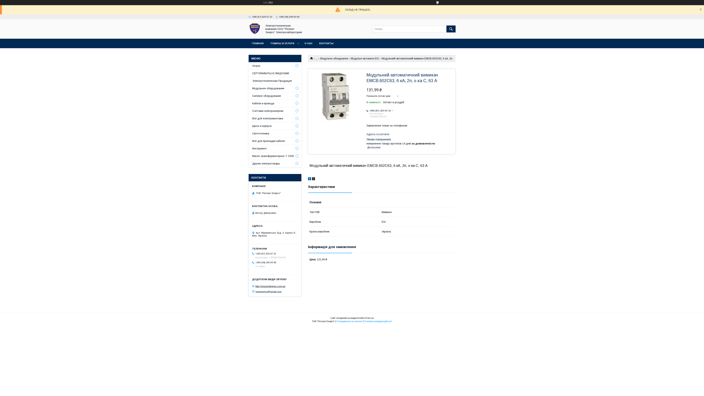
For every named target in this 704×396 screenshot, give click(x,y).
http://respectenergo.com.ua (270, 286)
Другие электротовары (266, 163)
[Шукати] (451, 28)
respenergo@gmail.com (269, 291)
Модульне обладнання (334, 58)
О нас (309, 43)
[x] (313, 179)
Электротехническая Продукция (272, 80)
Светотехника (260, 133)
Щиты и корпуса (262, 125)
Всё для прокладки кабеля (268, 141)
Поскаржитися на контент (349, 321)
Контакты (326, 43)
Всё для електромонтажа (267, 118)
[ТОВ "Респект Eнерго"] (255, 33)
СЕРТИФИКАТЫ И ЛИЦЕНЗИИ (270, 73)
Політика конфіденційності (378, 321)
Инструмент (259, 148)
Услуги (256, 65)
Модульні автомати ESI (365, 58)
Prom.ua (369, 318)
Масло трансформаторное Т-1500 (273, 156)
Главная (258, 43)
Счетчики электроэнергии (267, 110)
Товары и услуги (282, 43)
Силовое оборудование (266, 95)
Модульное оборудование (268, 88)
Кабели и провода (263, 103)
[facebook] (309, 179)
